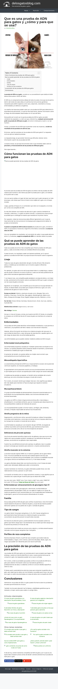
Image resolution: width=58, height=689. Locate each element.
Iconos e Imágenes (36, 669)
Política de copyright (48, 669)
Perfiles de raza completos (14, 86)
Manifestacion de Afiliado (18, 669)
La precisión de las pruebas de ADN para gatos (19, 88)
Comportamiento (49, 10)
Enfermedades (11, 81)
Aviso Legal (8, 669)
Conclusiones (9, 90)
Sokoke (14, 310)
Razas (26, 10)
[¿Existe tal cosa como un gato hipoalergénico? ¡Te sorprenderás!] (16, 622)
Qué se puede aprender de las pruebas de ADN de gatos (22, 77)
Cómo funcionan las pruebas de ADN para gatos (19, 75)
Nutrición (36, 10)
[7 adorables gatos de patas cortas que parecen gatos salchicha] (42, 613)
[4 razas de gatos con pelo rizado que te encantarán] (42, 622)
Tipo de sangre (11, 84)
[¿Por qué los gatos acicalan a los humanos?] (42, 636)
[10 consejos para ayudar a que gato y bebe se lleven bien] (16, 636)
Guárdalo (28, 661)
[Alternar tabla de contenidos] (38, 73)
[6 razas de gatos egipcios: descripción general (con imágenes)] (42, 603)
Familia (9, 82)
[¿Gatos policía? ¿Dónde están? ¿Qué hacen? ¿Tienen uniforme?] (42, 646)
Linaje (8, 79)
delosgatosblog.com (26, 3)
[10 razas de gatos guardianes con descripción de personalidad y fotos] (16, 603)
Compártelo (10, 661)
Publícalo (19, 661)
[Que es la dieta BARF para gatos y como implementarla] (16, 647)
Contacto (28, 669)
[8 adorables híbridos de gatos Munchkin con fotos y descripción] (16, 613)
